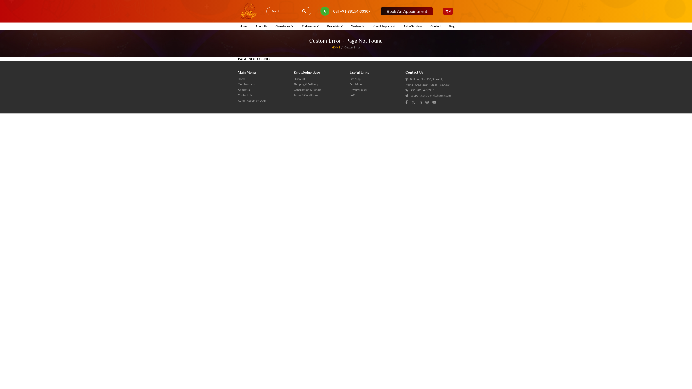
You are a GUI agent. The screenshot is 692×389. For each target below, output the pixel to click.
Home (243, 26)
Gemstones (283, 26)
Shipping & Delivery (306, 84)
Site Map (355, 79)
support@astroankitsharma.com (431, 95)
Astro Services (412, 26)
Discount (299, 79)
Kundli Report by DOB (252, 100)
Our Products (246, 84)
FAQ (352, 95)
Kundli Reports (382, 26)
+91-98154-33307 (422, 90)
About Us (261, 26)
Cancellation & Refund (307, 89)
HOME (336, 47)
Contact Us (245, 95)
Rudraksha (309, 26)
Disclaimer (356, 84)
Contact (436, 26)
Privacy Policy (358, 89)
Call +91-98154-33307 (352, 11)
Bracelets (333, 26)
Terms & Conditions (306, 95)
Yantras (356, 26)
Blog (451, 26)
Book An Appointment (407, 11)
